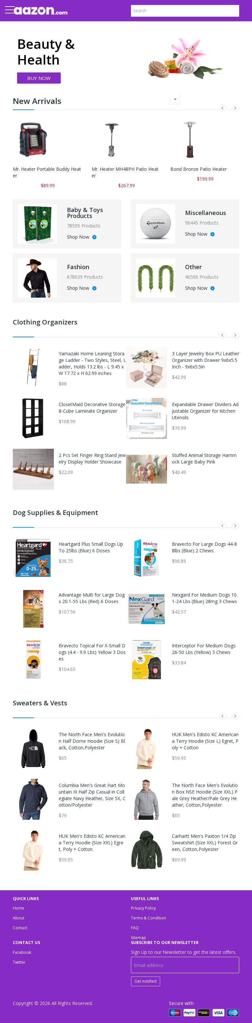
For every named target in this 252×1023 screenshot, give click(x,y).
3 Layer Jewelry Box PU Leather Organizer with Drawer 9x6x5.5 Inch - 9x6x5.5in (205, 360)
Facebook (22, 952)
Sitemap (138, 937)
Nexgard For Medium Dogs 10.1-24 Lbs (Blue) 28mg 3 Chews (205, 598)
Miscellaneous (205, 213)
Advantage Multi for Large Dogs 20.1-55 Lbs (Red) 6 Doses (92, 598)
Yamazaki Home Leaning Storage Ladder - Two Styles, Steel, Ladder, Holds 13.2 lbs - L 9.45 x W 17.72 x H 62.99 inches (92, 363)
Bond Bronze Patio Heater (198, 169)
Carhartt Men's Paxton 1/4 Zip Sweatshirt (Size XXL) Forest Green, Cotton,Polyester (205, 842)
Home (18, 908)
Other (193, 267)
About (18, 918)
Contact (20, 928)
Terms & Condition (148, 918)
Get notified (146, 981)
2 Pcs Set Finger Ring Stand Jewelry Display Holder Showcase (92, 458)
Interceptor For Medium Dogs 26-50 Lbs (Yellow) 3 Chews (204, 648)
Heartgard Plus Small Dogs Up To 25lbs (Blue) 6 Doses (91, 547)
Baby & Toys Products (85, 213)
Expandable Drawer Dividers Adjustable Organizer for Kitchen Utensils (205, 411)
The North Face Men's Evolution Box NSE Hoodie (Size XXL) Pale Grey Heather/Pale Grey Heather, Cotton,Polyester (205, 795)
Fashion (78, 267)
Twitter (19, 962)
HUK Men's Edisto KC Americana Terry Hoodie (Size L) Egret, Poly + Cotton (205, 741)
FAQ (135, 928)
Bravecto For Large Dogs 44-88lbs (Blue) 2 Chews (204, 547)
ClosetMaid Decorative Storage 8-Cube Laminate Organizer (92, 407)
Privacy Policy (143, 908)
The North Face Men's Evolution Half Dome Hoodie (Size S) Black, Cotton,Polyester (92, 741)
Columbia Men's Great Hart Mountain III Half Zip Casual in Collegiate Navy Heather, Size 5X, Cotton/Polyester (92, 795)
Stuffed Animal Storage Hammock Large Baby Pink (204, 458)
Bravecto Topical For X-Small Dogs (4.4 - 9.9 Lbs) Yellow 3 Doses (92, 652)
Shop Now (79, 237)
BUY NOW (39, 78)
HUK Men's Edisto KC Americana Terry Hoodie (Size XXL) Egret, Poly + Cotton (92, 842)
